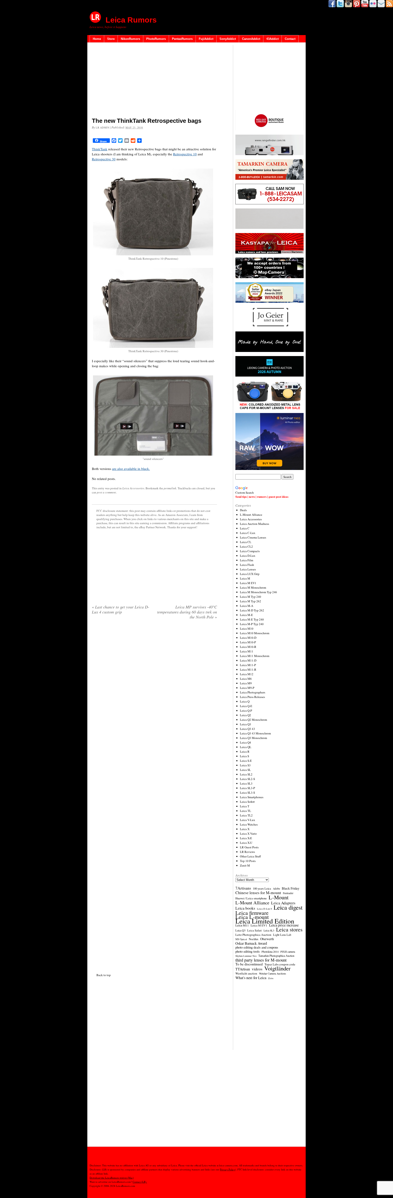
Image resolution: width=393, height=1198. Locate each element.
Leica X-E (246, 838)
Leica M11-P (248, 665)
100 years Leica (262, 888)
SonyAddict (227, 39)
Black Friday (290, 888)
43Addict (272, 39)
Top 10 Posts (248, 861)
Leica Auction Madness (254, 524)
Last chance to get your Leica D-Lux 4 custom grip (120, 609)
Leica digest (288, 907)
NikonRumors (130, 39)
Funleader (288, 893)
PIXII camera (287, 951)
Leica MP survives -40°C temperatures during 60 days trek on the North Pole (187, 612)
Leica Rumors (131, 19)
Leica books (245, 908)
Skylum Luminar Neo (246, 955)
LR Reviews (247, 852)
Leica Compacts (250, 551)
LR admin (102, 127)
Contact (290, 39)
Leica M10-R (248, 647)
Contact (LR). (140, 1181)
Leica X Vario (248, 833)
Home (97, 39)
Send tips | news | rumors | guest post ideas (261, 496)
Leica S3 (245, 765)
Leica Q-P (246, 710)
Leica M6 (246, 679)
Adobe (276, 888)
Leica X (244, 829)
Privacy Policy (227, 1169)
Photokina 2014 (270, 951)
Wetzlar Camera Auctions (272, 973)
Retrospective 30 (104, 159)
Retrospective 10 (185, 154)
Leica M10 (246, 628)
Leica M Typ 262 (250, 601)
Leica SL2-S (247, 779)
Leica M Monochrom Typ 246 (258, 592)
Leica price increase (284, 925)
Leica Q (244, 701)
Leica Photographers (252, 692)
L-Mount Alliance (251, 515)
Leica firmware (252, 913)
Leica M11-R (248, 669)
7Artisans (243, 888)
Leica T (244, 806)
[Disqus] (154, 795)
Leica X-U (246, 843)
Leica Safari (254, 930)
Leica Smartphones (251, 797)
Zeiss (270, 978)
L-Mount (279, 897)
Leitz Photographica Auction (253, 935)
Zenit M (245, 865)
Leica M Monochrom (253, 587)
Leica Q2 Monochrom (253, 720)
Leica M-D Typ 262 (252, 610)
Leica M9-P (247, 688)
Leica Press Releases (252, 697)
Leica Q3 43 (247, 729)
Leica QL (245, 747)
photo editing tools (247, 951)
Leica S (244, 756)
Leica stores (289, 929)
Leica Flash (247, 565)
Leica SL (245, 770)
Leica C (244, 528)
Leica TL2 (246, 815)
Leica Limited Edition (264, 921)
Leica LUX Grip (249, 574)
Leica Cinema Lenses (253, 537)
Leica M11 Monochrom (254, 656)
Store (111, 39)
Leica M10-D (248, 638)
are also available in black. (131, 468)
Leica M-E (246, 615)
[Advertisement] (154, 81)
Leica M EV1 (248, 583)
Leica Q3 (245, 724)
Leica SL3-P (247, 788)
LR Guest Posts (249, 847)
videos (257, 969)
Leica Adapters (283, 903)
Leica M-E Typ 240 (252, 619)
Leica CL (245, 542)
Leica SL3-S (247, 792)
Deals (243, 510)
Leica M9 (246, 683)
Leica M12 (246, 674)
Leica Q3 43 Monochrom (255, 733)
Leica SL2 (246, 774)
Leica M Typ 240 (250, 597)
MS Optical (241, 939)
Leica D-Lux (247, 556)
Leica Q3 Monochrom (253, 738)
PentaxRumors (182, 39)
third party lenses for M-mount (261, 960)
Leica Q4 (245, 742)
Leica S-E (246, 761)
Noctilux (253, 939)
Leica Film (246, 560)
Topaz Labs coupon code (280, 964)
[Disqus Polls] (154, 681)
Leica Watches (249, 824)
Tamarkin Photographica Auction (276, 955)
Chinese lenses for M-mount (258, 893)
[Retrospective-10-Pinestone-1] (153, 254)
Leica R (244, 751)
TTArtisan (242, 969)
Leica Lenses (248, 569)
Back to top (103, 975)
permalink (170, 488)
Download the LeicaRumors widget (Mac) (112, 1177)
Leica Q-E (246, 706)
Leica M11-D (248, 660)
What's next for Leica (250, 978)
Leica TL (245, 811)
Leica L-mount (252, 917)
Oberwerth (267, 939)
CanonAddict (251, 39)
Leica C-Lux (247, 533)
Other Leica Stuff (250, 856)
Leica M (245, 578)
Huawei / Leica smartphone (251, 898)
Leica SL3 (246, 783)
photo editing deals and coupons (256, 947)
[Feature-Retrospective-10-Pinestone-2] (153, 454)
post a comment (106, 492)
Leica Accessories (133, 488)
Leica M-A (246, 606)
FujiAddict (206, 39)
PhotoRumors (156, 39)
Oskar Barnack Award (251, 943)
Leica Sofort (247, 802)
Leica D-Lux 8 (264, 908)
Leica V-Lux (247, 820)
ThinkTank (99, 149)
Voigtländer (277, 968)
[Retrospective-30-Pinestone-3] (153, 346)
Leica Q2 (245, 715)
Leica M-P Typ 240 (252, 624)
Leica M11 (246, 651)
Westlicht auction (246, 973)
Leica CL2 (246, 546)
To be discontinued (249, 964)
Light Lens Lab (282, 935)
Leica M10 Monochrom (254, 633)
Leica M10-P (248, 642)
